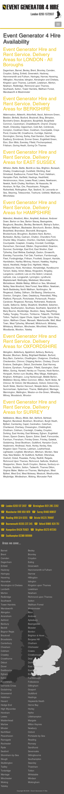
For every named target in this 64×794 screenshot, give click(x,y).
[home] (30, 6)
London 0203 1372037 (42, 13)
